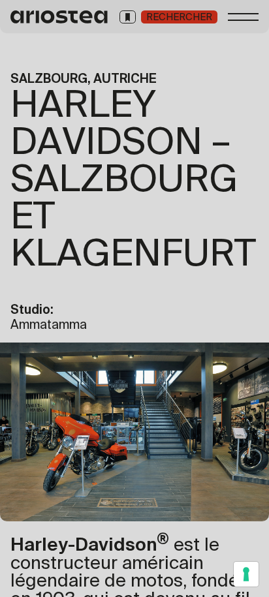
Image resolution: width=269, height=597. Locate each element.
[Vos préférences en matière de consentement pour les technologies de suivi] (246, 574)
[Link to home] (59, 16)
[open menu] (243, 17)
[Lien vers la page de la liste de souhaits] (127, 16)
